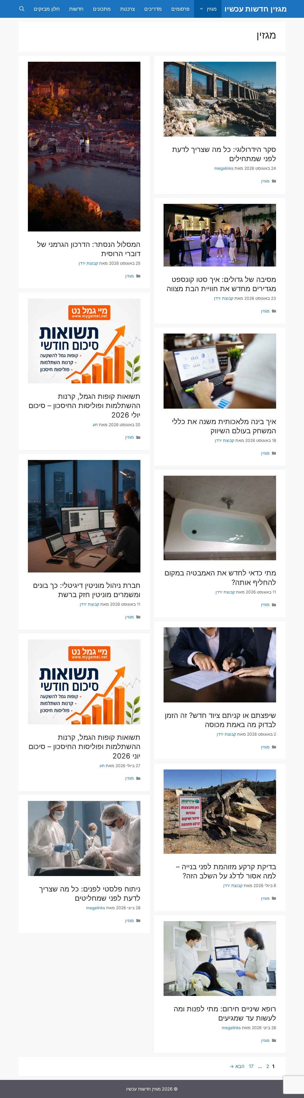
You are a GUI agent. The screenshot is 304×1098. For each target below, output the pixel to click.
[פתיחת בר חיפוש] (22, 9)
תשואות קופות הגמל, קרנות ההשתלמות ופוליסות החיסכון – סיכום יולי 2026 (84, 405)
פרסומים (180, 9)
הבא (236, 1066)
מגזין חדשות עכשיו (255, 8)
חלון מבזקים (47, 9)
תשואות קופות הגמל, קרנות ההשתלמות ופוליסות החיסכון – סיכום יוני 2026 (84, 746)
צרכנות (127, 9)
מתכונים (102, 9)
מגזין (212, 9)
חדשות (76, 9)
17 (250, 1066)
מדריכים (153, 9)
